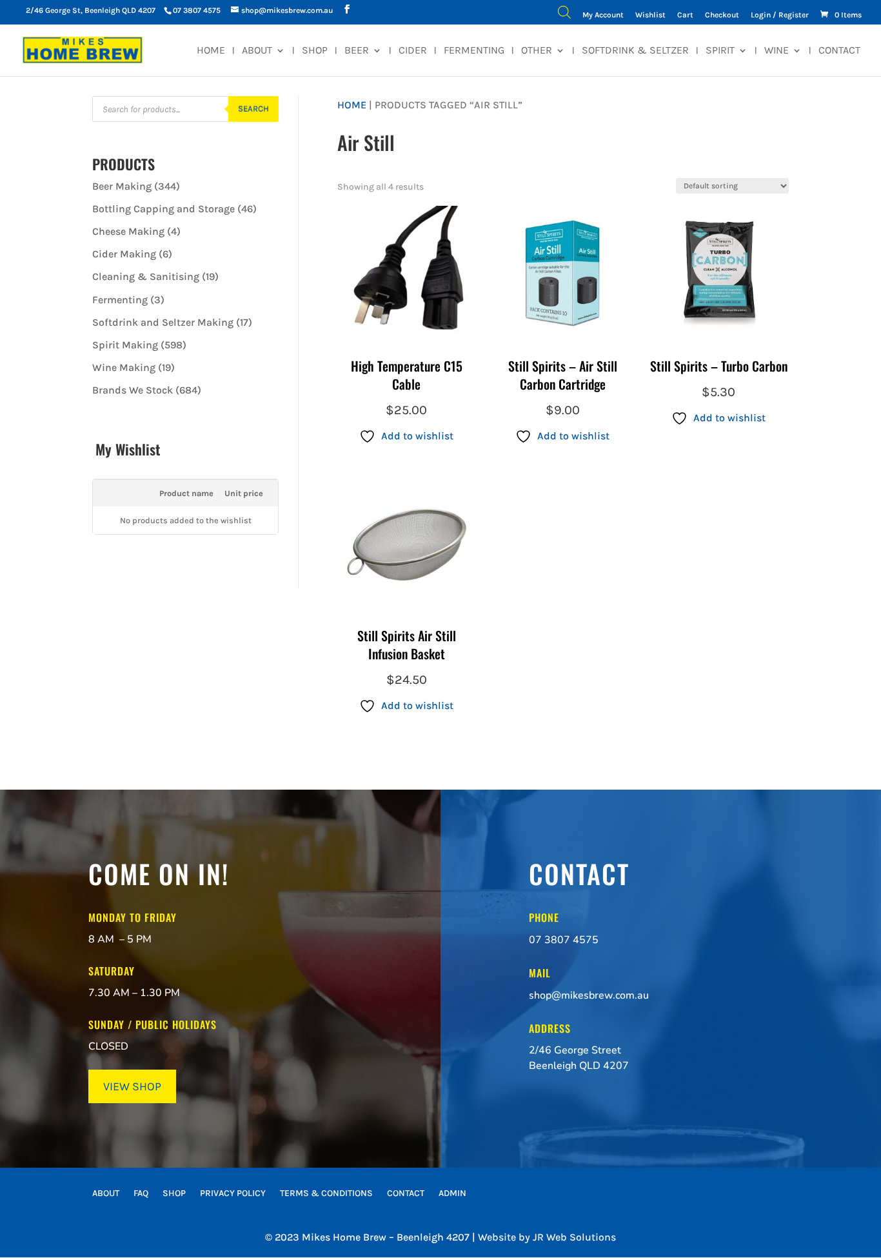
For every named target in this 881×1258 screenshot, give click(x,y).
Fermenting (474, 51)
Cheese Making (128, 231)
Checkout (722, 15)
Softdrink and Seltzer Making (162, 322)
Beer (356, 51)
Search (253, 109)
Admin (452, 1194)
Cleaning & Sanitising (145, 276)
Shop (315, 51)
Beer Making (122, 186)
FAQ (141, 1194)
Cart (685, 15)
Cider (413, 51)
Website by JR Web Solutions (547, 1237)
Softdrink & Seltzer (635, 51)
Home (211, 51)
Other (536, 51)
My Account (603, 15)
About (257, 51)
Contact (839, 51)
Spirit (720, 51)
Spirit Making (125, 345)
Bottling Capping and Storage (163, 209)
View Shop (132, 1086)
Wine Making (123, 367)
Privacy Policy (233, 1194)
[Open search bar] (564, 15)
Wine (776, 51)
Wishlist (650, 15)
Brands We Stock (132, 390)
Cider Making (124, 254)
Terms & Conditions (326, 1194)
